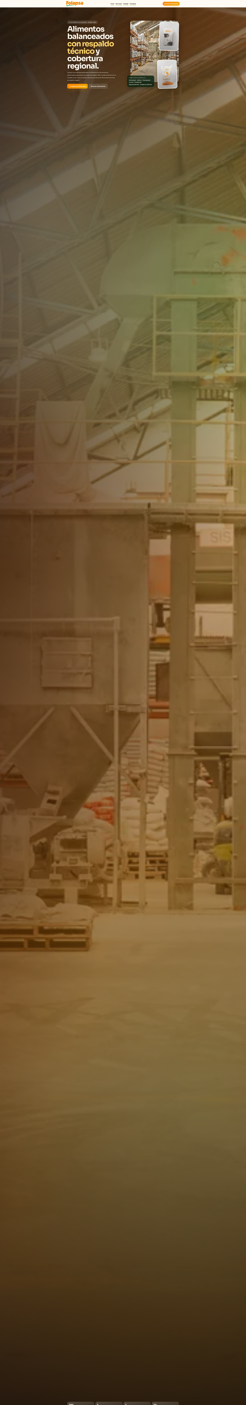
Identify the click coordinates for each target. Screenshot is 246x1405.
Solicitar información (171, 4)
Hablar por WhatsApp (78, 86)
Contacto (133, 4)
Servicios (119, 4)
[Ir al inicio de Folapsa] (75, 3)
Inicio (112, 4)
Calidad (125, 4)
